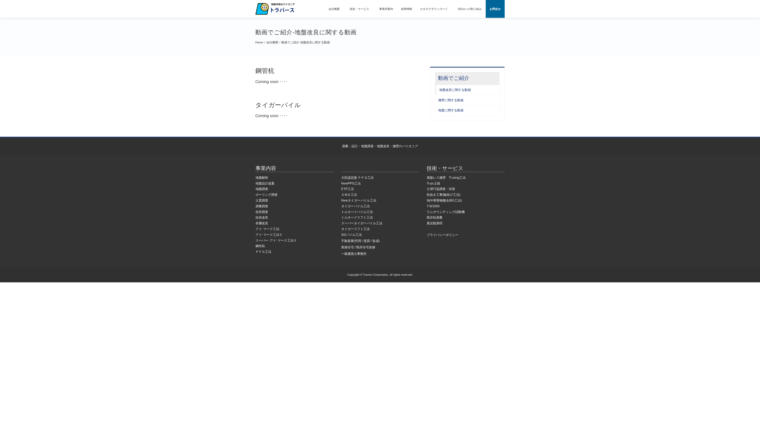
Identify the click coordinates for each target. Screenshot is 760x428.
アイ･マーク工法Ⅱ (269, 234)
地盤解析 (262, 177)
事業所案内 (386, 9)
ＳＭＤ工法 (349, 194)
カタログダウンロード (434, 9)
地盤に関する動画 (451, 110)
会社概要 (334, 9)
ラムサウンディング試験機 (446, 212)
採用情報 (406, 9)
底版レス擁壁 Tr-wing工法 (446, 177)
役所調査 (262, 212)
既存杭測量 (435, 217)
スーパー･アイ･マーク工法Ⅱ (276, 240)
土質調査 (262, 200)
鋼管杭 (260, 246)
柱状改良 (262, 217)
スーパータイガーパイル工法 (361, 223)
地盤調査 (262, 189)
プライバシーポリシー (442, 235)
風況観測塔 (435, 223)
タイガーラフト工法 (355, 229)
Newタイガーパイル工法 (358, 200)
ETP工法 (347, 189)
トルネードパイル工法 (357, 212)
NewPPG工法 (351, 183)
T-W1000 (433, 206)
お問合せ (495, 9)
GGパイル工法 (351, 234)
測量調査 (262, 206)
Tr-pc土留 (433, 183)
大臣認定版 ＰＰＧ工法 (357, 177)
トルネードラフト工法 (357, 217)
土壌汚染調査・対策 (441, 189)
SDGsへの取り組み (470, 9)
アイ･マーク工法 (267, 229)
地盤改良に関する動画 (455, 90)
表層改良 (262, 223)
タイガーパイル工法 (355, 206)
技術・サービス (359, 9)
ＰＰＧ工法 (263, 251)
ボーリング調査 (267, 194)
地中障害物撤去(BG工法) (444, 200)
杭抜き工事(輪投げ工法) (443, 194)
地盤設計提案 (265, 183)
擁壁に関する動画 (451, 100)
